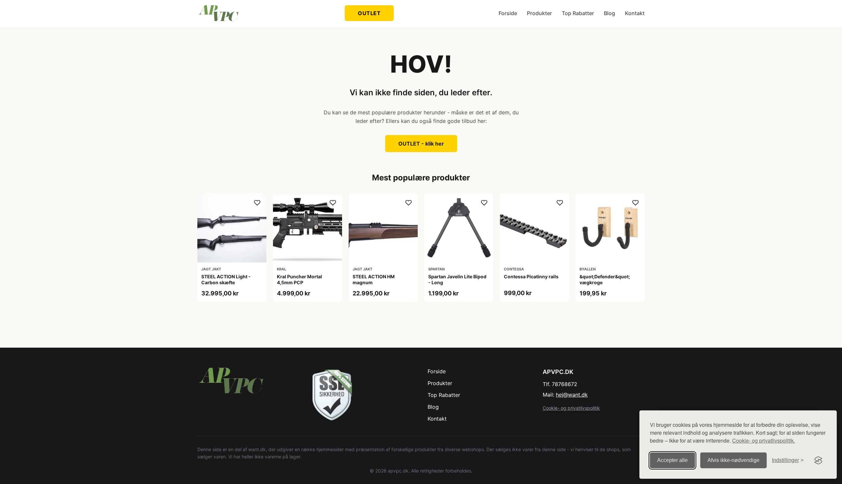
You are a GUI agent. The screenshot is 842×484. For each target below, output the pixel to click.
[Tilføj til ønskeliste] (257, 203)
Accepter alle (672, 460)
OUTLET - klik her (421, 143)
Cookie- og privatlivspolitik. (763, 440)
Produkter (539, 13)
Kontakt (635, 13)
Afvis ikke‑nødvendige (733, 460)
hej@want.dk (572, 394)
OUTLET (369, 13)
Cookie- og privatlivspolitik (571, 408)
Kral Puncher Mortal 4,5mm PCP (299, 279)
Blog (609, 13)
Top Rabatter (578, 13)
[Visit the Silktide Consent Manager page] (818, 460)
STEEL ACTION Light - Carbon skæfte (226, 279)
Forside (508, 13)
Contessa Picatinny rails (531, 276)
